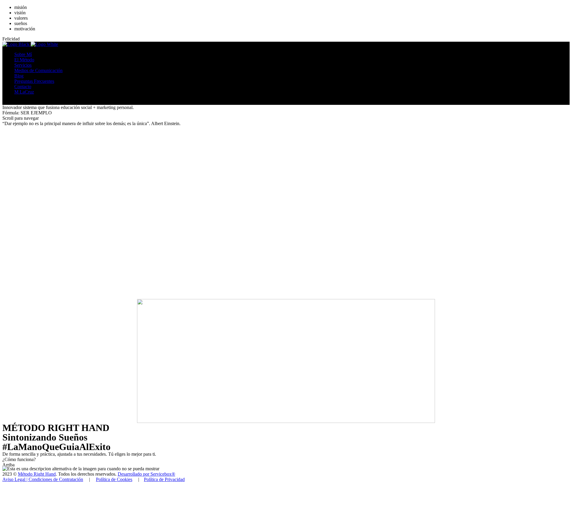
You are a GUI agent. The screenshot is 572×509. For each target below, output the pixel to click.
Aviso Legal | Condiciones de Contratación (42, 479)
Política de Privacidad (164, 479)
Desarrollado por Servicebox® (146, 474)
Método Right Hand (37, 474)
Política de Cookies (114, 479)
